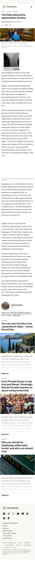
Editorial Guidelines (8, 531)
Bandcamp (5, 295)
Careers (20, 542)
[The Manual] (10, 7)
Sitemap (14, 547)
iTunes (16, 295)
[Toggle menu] (31, 6)
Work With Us (27, 542)
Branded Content (7, 538)
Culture (4, 320)
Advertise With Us (7, 536)
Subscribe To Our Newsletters (10, 523)
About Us (5, 526)
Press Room (7, 547)
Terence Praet (6, 21)
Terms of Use (19, 545)
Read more (5, 373)
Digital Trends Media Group (9, 542)
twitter (12, 307)
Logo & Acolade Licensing (9, 533)
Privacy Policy (27, 545)
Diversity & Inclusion (9, 545)
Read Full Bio (16, 315)
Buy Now (28, 292)
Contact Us (6, 528)
